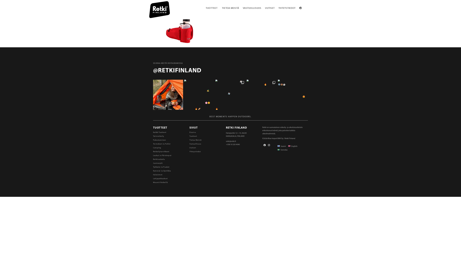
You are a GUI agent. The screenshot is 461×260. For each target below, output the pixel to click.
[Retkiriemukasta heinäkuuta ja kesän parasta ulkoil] (168, 95)
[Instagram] (269, 145)
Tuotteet (160, 127)
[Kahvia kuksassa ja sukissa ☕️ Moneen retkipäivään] (230, 95)
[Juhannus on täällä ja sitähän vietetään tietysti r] (199, 95)
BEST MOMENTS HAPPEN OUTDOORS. (230, 116)
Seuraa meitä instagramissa (168, 63)
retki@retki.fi (231, 141)
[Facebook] (265, 145)
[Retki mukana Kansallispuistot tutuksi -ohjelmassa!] (262, 95)
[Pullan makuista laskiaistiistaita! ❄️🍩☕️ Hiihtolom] (293, 95)
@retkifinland (177, 70)
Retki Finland (236, 127)
